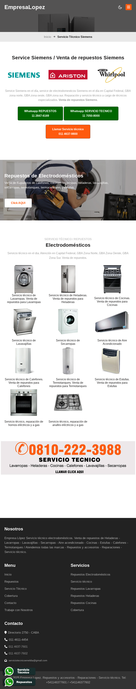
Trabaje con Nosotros (18, 610)
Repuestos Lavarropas (86, 588)
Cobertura (11, 596)
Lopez (24, 7)
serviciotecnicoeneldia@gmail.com (27, 660)
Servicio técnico (81, 581)
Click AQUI (18, 202)
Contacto (10, 603)
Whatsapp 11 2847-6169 (40, 113)
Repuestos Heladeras (85, 596)
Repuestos (11, 581)
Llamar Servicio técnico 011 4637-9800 (68, 131)
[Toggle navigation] (129, 7)
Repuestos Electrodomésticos (90, 574)
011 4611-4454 (18, 639)
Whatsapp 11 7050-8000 (91, 113)
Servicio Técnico (15, 588)
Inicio (47, 36)
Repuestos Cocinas (84, 603)
